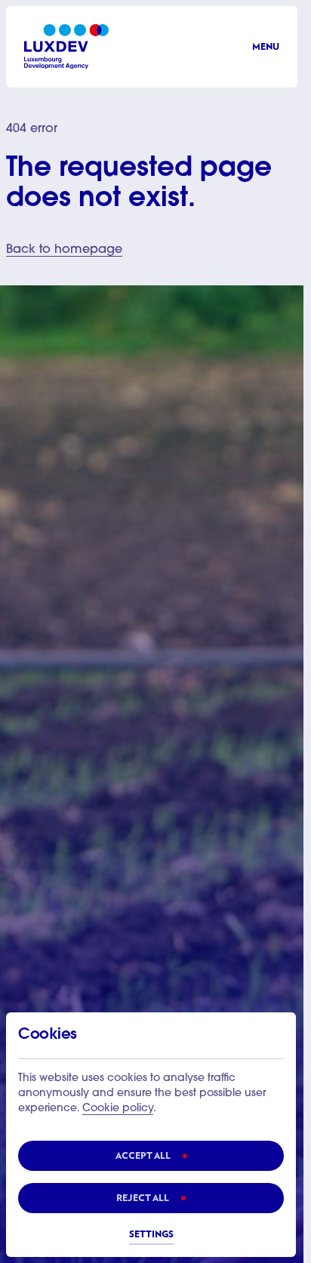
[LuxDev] (66, 46)
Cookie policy (117, 1109)
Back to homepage (64, 250)
